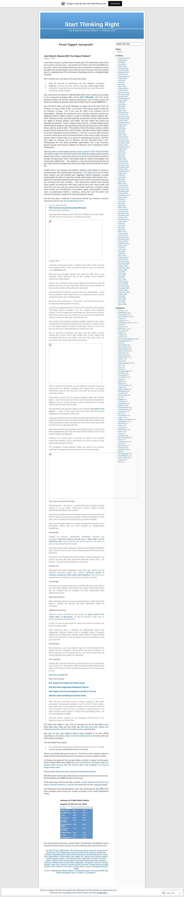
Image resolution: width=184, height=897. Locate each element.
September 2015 (124, 123)
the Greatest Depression (73, 201)
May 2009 (121, 276)
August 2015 (122, 125)
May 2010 (121, 252)
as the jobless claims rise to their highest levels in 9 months (77, 736)
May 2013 (121, 179)
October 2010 (123, 241)
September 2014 (124, 147)
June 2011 (121, 225)
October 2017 (123, 74)
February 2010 (123, 258)
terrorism (121, 447)
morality (120, 393)
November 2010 (123, 239)
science (120, 431)
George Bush (122, 347)
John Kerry (122, 375)
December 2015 (123, 116)
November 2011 (123, 215)
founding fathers (123, 341)
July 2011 (121, 223)
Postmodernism (123, 407)
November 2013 (123, 167)
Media (120, 383)
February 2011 (123, 233)
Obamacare (86, 859)
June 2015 (122, 129)
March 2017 (122, 86)
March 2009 (122, 280)
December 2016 (123, 92)
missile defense (123, 389)
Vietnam (121, 460)
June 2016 (122, 104)
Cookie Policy (102, 893)
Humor (120, 361)
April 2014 (121, 157)
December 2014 (123, 141)
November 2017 (123, 72)
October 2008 (123, 290)
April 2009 (121, 278)
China (120, 318)
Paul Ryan (121, 401)
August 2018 (122, 60)
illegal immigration (63, 873)
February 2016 (123, 112)
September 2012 (124, 195)
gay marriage (122, 345)
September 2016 (124, 98)
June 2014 (122, 153)
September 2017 (124, 76)
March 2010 (122, 256)
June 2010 (122, 249)
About (120, 52)
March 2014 (122, 159)
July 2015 (121, 127)
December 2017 (123, 70)
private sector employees (74, 863)
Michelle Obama (123, 385)
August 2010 (122, 245)
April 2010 (121, 254)
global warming (123, 349)
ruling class (55, 865)
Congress (121, 320)
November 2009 (123, 264)
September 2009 (124, 268)
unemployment (97, 867)
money (87, 857)
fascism (120, 337)
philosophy (122, 403)
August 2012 (122, 197)
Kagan (77, 857)
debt (119, 324)
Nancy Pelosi (122, 395)
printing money (57, 863)
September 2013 (124, 171)
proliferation (122, 411)
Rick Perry (121, 423)
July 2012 (121, 199)
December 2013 (123, 165)
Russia (120, 425)
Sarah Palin (122, 429)
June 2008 (122, 298)
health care (103, 871)
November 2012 (123, 191)
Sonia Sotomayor (124, 437)
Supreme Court (123, 441)
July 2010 (121, 247)
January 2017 (123, 90)
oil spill (95, 859)
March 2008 (122, 304)
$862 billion (64, 850)
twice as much (85, 867)
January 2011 (123, 235)
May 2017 (121, 82)
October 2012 (123, 193)
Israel (120, 369)
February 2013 (123, 185)
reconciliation (122, 415)
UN (119, 451)
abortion (121, 310)
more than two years (73, 859)
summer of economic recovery (67, 867)
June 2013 (122, 177)
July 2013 (121, 175)
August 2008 (122, 294)
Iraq (72, 857)
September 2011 (124, 219)
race (119, 413)
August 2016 (122, 100)
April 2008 (121, 302)
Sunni (120, 439)
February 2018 (123, 68)
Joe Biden (121, 373)
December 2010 (123, 237)
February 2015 (123, 137)
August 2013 (122, 173)
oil (76, 873)
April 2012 (121, 205)
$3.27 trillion (54, 850)
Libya (120, 379)
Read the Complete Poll (58, 675)
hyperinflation (53, 857)
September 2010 (124, 243)
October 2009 (123, 266)
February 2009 (123, 282)
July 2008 (121, 296)
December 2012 (123, 189)
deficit (85, 853)
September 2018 (124, 58)
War (119, 462)
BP (81, 853)
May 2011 (121, 227)
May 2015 (121, 131)
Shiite (120, 433)
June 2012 (122, 201)
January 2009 (123, 284)
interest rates (65, 857)
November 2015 (123, 118)
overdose (102, 861)
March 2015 (122, 135)
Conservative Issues (82, 871)
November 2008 (123, 288)
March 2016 (122, 110)
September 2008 (124, 292)
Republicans (122, 421)
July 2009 (121, 272)
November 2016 (123, 94)
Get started (115, 3)
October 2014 (123, 145)
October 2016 (123, 96)
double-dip (101, 853)
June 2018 (122, 64)
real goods (89, 863)
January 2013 (123, 187)
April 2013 (121, 181)
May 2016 (121, 106)
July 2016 (121, 102)
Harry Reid (121, 353)
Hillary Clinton (122, 357)
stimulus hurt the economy (78, 865)
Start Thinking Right (92, 24)
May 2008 (121, 300)
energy (120, 335)
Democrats (121, 329)
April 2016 (121, 108)
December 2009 (123, 262)
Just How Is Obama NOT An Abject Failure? (67, 56)
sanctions (121, 427)
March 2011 (122, 231)
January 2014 (123, 163)
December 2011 (123, 213)
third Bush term (123, 449)
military (120, 387)
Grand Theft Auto (124, 351)
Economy (48, 855)
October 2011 (123, 217)
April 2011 (121, 229)
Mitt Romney (122, 391)
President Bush (123, 409)
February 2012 (123, 209)
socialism (121, 435)
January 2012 (123, 211)
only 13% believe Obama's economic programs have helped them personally (76, 860)
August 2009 (122, 270)
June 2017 (122, 80)
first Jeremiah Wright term (126, 339)
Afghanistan (65, 853)
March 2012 (122, 207)
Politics (81, 873)
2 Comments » (90, 873)
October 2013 (123, 169)
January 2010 (123, 260)
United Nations (123, 455)
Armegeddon (122, 314)
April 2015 (121, 133)
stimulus (64, 865)
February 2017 (123, 88)
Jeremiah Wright (123, 371)
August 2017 (122, 78)
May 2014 (121, 155)
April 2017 (121, 84)
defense (121, 327)
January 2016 (123, 114)
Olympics (121, 399)
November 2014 (123, 143)
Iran (119, 365)
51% (58, 853)
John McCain (122, 377)
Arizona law (75, 853)
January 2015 (123, 139)
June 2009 (122, 274)
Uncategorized (123, 453)
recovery (97, 863)
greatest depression (94, 855)
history (120, 359)
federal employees (78, 855)
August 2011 (122, 221)
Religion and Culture (125, 419)
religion (120, 417)
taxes (120, 443)
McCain (120, 381)
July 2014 (121, 151)
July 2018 (121, 62)
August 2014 (122, 149)
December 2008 (123, 286)
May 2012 (121, 203)
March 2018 (122, 66)
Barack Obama (68, 871)
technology (122, 445)
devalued (92, 853)
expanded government (61, 855)
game (120, 343)
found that (92, 173)
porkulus (47, 863)
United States (123, 458)
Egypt (120, 333)
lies (82, 857)
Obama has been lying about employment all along (75, 772)
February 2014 (123, 161)
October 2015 (123, 121)
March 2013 (122, 183)
